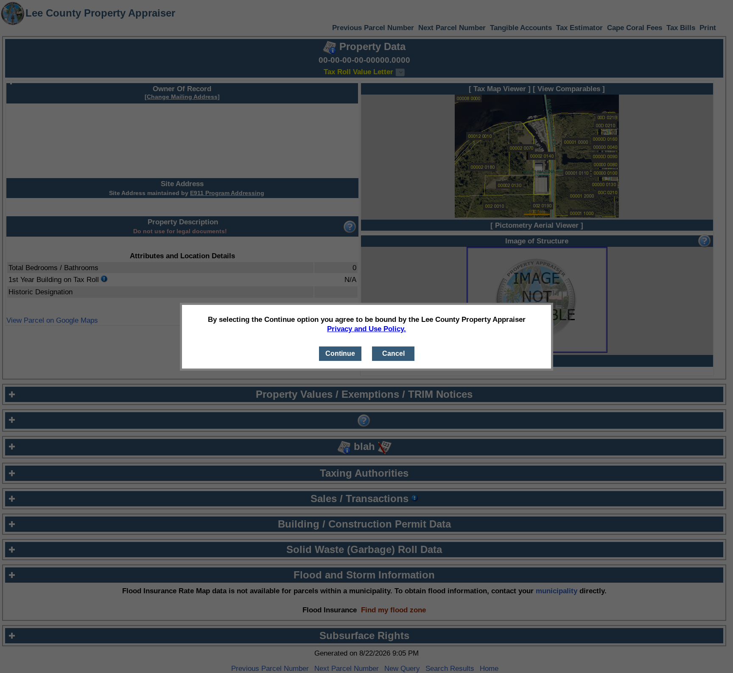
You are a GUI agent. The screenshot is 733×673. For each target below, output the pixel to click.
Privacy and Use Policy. (366, 328)
